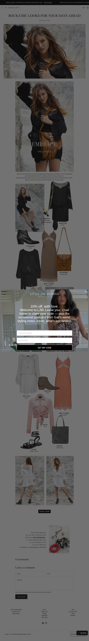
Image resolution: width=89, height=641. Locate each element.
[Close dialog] (85, 291)
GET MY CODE (44, 347)
